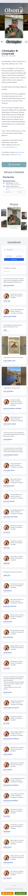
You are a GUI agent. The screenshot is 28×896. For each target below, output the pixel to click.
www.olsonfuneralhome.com (9, 147)
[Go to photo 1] (12, 384)
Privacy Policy (10, 889)
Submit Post (14, 259)
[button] (14, 345)
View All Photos (14, 228)
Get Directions (8, 192)
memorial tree (19, 152)
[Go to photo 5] (15, 384)
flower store (18, 154)
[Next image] (25, 345)
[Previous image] (3, 345)
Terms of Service (18, 889)
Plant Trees (19, 192)
